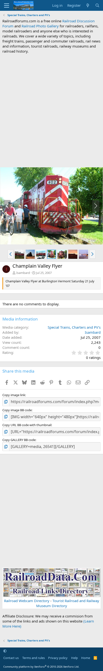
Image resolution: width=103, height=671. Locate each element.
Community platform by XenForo (41, 666)
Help (74, 658)
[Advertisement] (51, 110)
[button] (10, 254)
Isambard (23, 273)
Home (85, 658)
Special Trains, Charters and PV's (74, 327)
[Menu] (6, 5)
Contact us (11, 658)
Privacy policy (58, 658)
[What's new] (87, 5)
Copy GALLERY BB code (18, 440)
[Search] (97, 5)
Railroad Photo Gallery (40, 26)
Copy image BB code (17, 410)
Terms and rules (33, 658)
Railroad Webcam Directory (26, 600)
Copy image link (13, 395)
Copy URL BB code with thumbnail (26, 425)
